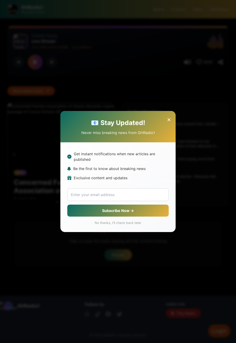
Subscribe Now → (118, 210)
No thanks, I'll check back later (118, 223)
